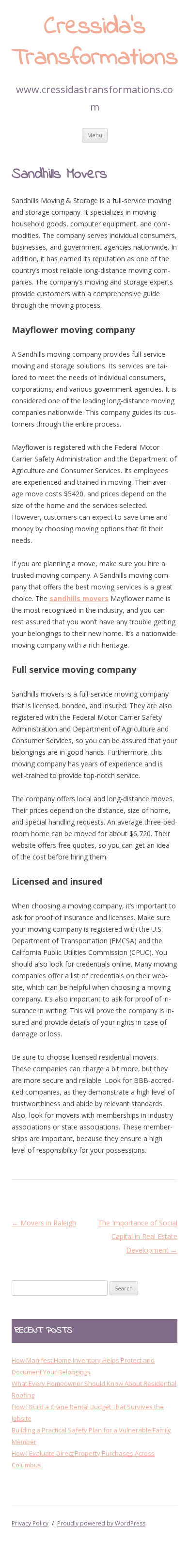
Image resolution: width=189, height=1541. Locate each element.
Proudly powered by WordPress (101, 1523)
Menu (94, 135)
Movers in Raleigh (44, 1222)
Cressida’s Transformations (95, 43)
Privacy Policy (30, 1523)
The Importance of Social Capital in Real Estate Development (137, 1236)
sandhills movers (79, 598)
